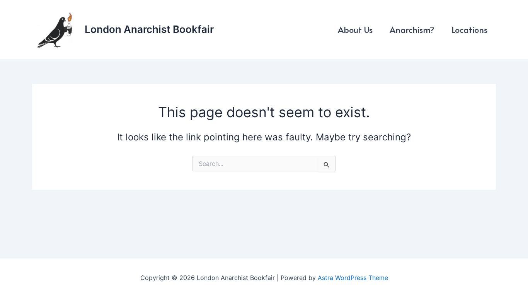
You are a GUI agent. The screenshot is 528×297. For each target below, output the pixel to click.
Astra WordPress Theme (353, 278)
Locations (469, 29)
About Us (355, 29)
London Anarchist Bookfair (149, 29)
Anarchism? (412, 29)
